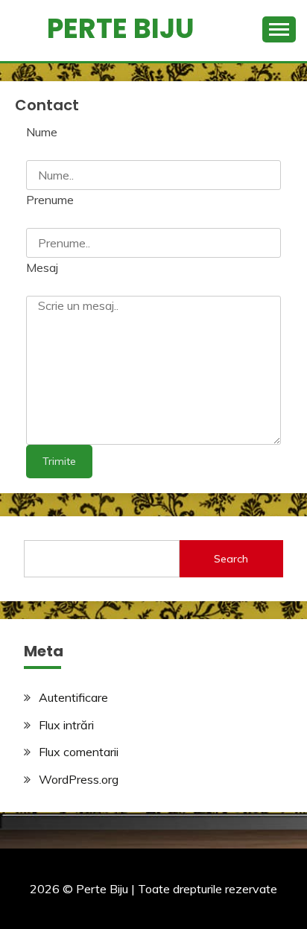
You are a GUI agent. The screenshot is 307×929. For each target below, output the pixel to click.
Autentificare (73, 697)
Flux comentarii (78, 751)
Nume (41, 131)
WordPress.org (78, 779)
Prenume (50, 199)
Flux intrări (66, 724)
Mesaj (42, 267)
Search (231, 558)
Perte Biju (120, 28)
